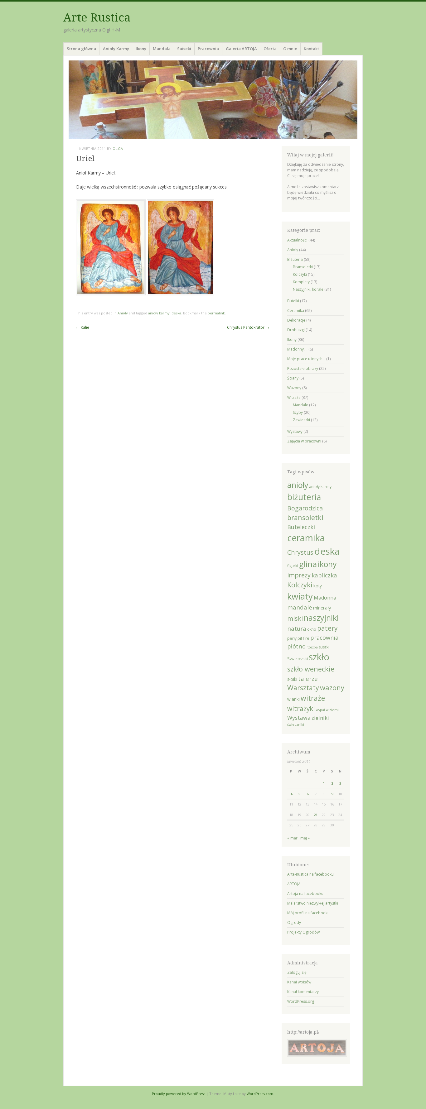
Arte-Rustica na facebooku (310, 874)
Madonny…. (297, 349)
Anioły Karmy (116, 48)
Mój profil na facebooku (308, 912)
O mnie (290, 48)
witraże (313, 698)
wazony (332, 687)
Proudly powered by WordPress (178, 1093)
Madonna (325, 597)
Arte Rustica (97, 17)
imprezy (299, 575)
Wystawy (295, 431)
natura (296, 628)
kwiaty (300, 596)
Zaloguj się (297, 972)
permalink (216, 313)
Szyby (298, 412)
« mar (292, 838)
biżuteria (304, 497)
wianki (293, 699)
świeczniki (295, 724)
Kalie (82, 327)
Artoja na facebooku (305, 893)
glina (308, 564)
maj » (305, 838)
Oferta (270, 48)
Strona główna (81, 48)
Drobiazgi (296, 329)
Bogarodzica (305, 508)
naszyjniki (321, 617)
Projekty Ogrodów (303, 932)
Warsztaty (303, 687)
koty (317, 586)
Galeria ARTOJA (241, 48)
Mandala (162, 48)
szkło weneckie (310, 668)
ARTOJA (294, 884)
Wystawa (299, 717)
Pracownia (208, 48)
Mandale (300, 405)
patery (327, 628)
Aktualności (297, 240)
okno (311, 629)
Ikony (141, 48)
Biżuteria (295, 259)
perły (292, 638)
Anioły (123, 313)
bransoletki (305, 517)
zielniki (320, 717)
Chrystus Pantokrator (248, 327)
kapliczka (324, 575)
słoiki (292, 679)
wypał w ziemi (327, 710)
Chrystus (300, 552)
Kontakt (311, 48)
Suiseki (184, 48)
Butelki (293, 301)
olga (118, 148)
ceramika (306, 538)
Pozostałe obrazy (302, 368)
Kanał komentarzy (303, 991)
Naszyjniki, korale (308, 289)
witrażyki (301, 708)
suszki (324, 647)
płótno (296, 646)
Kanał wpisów (299, 982)
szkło (319, 657)
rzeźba (312, 647)
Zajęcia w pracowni (304, 441)
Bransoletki (303, 267)
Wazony (294, 387)
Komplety (301, 281)
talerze (308, 678)
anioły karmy (159, 313)
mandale (299, 607)
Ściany (292, 378)
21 (315, 814)
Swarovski (297, 658)
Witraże (294, 397)
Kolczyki (300, 274)
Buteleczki (301, 527)
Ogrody (294, 922)
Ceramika (295, 310)
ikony (327, 564)
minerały (322, 608)
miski (295, 618)
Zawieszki (301, 420)
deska (176, 313)
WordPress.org (300, 1001)
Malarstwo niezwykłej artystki (312, 903)
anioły (297, 485)
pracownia (324, 637)
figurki (292, 565)
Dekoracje (296, 320)
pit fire (303, 638)
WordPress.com (260, 1093)
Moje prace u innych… (306, 358)
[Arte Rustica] (213, 99)
